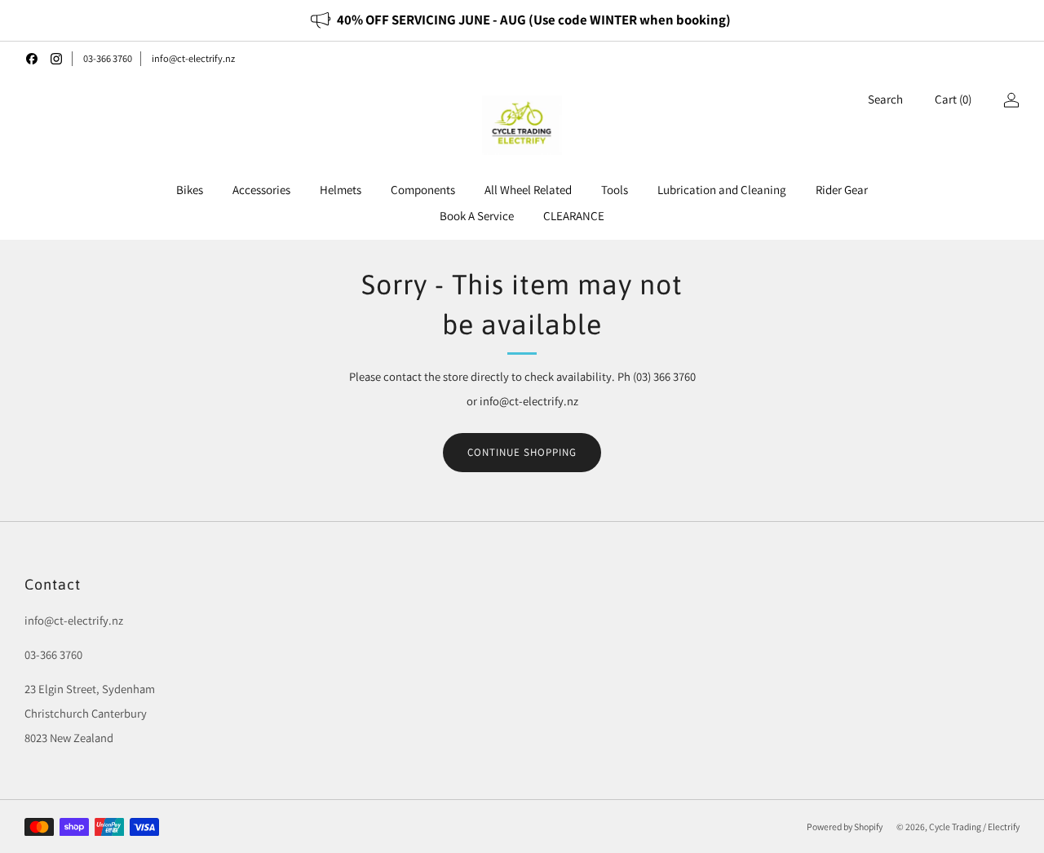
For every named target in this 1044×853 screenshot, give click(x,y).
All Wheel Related (528, 189)
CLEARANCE (573, 215)
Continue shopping (522, 452)
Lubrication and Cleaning (721, 189)
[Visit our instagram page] (56, 58)
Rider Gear (842, 189)
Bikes (189, 189)
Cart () (953, 99)
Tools (614, 189)
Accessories (261, 189)
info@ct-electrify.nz (193, 58)
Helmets (340, 189)
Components (423, 189)
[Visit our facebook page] (32, 58)
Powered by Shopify (845, 826)
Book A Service (477, 215)
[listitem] (521, 20)
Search (885, 99)
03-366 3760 (107, 58)
